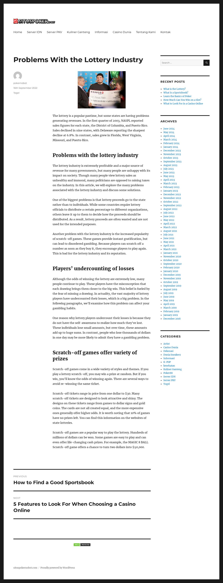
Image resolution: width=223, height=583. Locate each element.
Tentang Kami (146, 32)
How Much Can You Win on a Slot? (182, 100)
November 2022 (172, 198)
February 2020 (171, 267)
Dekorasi (168, 351)
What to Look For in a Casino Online (183, 103)
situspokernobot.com (25, 567)
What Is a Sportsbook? (175, 92)
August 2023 (170, 165)
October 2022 (170, 201)
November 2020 (172, 256)
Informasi (101, 32)
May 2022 (168, 220)
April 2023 (169, 179)
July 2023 (168, 168)
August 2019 (170, 289)
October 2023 (170, 157)
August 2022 (170, 209)
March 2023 (170, 183)
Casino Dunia (122, 32)
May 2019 (168, 300)
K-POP (167, 362)
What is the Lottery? (174, 89)
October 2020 (170, 260)
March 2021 (169, 249)
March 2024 (170, 139)
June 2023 (168, 172)
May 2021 (168, 242)
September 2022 (172, 205)
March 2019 (170, 307)
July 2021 (168, 234)
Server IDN (34, 32)
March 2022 (170, 227)
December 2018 (171, 318)
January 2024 (170, 146)
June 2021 (168, 238)
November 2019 (172, 278)
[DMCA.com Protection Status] (82, 544)
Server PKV (54, 32)
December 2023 (172, 150)
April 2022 (169, 223)
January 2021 (170, 252)
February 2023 (171, 187)
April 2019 (169, 304)
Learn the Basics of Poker (177, 96)
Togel (16, 92)
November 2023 (172, 154)
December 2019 (172, 274)
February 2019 (171, 311)
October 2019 (170, 282)
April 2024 (169, 136)
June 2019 (168, 296)
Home (17, 32)
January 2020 (170, 271)
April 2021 (169, 245)
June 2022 (169, 216)
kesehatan (169, 365)
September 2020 (172, 263)
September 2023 (172, 161)
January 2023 (170, 190)
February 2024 (171, 143)
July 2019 (168, 293)
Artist (166, 343)
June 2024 (169, 128)
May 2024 (168, 132)
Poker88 (168, 373)
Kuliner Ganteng (78, 32)
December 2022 (172, 194)
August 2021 (170, 231)
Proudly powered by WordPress (57, 567)
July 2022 (168, 212)
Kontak (165, 32)
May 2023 (168, 176)
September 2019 (172, 285)
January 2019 (170, 315)
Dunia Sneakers (172, 354)
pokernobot (20, 83)
